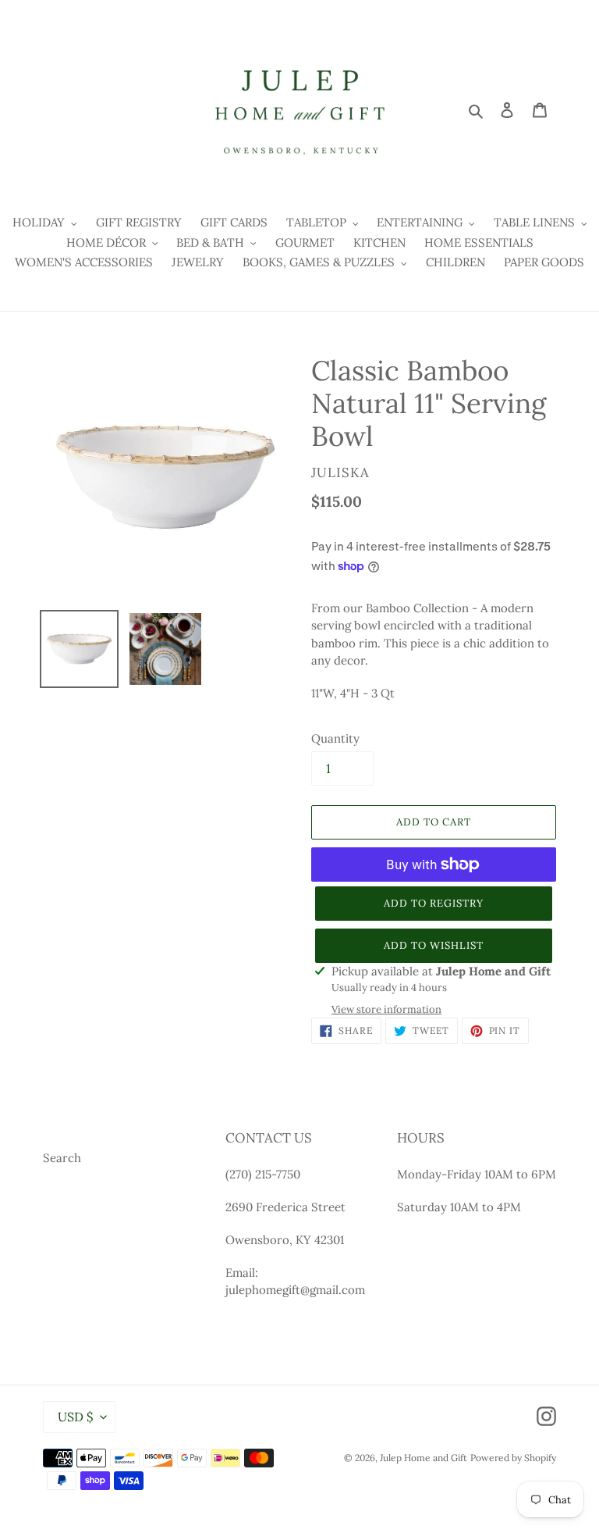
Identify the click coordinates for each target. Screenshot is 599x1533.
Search (62, 1157)
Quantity (335, 738)
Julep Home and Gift (423, 1457)
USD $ (75, 1416)
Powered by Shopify (513, 1457)
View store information (386, 1009)
